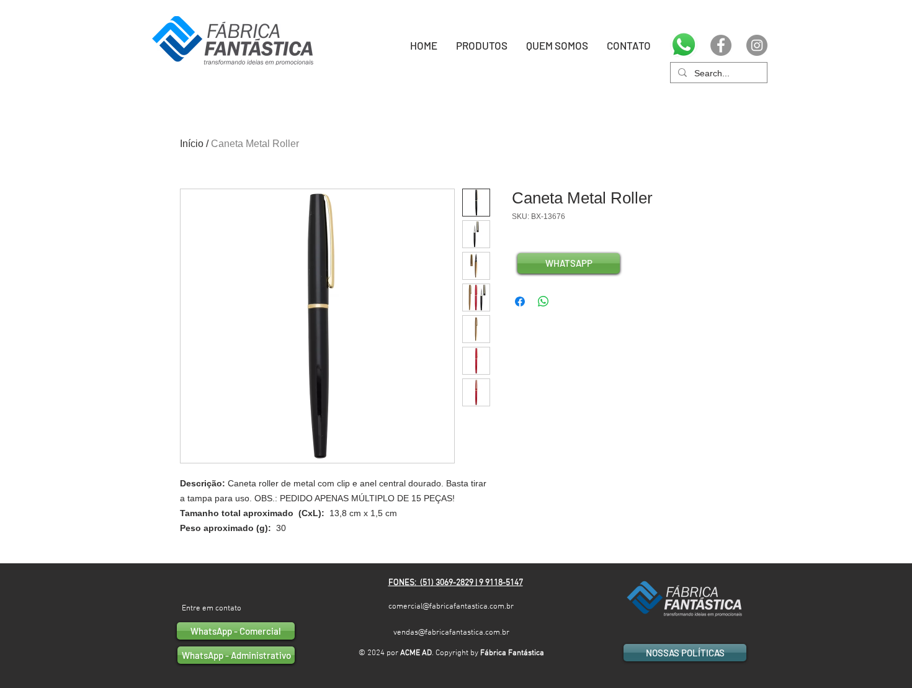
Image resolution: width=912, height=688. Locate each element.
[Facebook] (720, 45)
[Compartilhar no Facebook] (519, 301)
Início (191, 143)
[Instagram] (756, 45)
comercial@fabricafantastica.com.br (451, 607)
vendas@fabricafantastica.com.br (451, 633)
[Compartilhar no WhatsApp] (543, 301)
